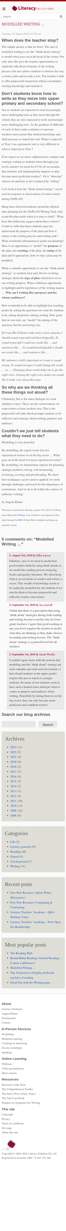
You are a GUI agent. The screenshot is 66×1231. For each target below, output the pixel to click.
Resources (10, 1079)
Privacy (6, 1119)
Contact (6, 1022)
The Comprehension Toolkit (17, 1089)
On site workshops (12, 1048)
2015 (13, 781)
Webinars (7, 1064)
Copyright (7, 1114)
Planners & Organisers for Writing (21, 1103)
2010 (13, 805)
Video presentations (13, 1068)
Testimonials (9, 1018)
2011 (13, 801)
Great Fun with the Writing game (30, 982)
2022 (13, 752)
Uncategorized (19, 861)
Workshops (8, 1034)
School (14, 856)
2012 (13, 796)
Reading (15, 851)
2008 (13, 815)
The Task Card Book (13, 1098)
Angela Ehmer (10, 1013)
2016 (13, 776)
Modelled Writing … (23, 968)
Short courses (9, 1073)
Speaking (7, 1052)
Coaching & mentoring (14, 1043)
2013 (13, 791)
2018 (13, 767)
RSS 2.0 (21, 519)
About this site (10, 1132)
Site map (7, 1128)
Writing (21, 515)
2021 (13, 757)
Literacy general (20, 847)
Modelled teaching (12, 1039)
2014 (13, 786)
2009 (13, 810)
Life (12, 842)
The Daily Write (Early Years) (19, 1094)
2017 (13, 771)
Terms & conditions (13, 1123)
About (6, 1004)
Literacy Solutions (12, 1009)
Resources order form (14, 1085)
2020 (13, 762)
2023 (13, 747)
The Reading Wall (21, 953)
